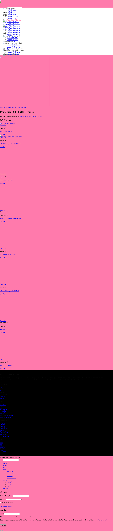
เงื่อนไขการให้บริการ (6, 417)
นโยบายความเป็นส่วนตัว (7, 415)
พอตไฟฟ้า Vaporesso (12, 16)
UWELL (2, 450)
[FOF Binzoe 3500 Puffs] (12, 172)
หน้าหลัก (2, 107)
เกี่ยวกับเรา (3, 405)
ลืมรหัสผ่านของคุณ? (6, 506)
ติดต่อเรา (2, 398)
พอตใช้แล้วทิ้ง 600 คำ (13, 22)
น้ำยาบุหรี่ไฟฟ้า (17, 43)
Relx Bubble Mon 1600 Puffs (7, 254)
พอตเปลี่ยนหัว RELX (12, 40)
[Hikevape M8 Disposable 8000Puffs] (12, 283)
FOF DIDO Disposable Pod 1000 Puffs (10, 143)
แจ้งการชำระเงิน (11, 478)
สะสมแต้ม (3, 411)
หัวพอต (11, 41)
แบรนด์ (5, 15)
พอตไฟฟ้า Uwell (11, 14)
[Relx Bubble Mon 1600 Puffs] (12, 247)
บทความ (2, 396)
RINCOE (2, 447)
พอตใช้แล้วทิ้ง (17, 20)
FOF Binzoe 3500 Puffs (6, 180)
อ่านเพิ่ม (2, 134)
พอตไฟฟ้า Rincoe (11, 10)
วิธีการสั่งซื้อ (3, 409)
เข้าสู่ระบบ (10, 502)
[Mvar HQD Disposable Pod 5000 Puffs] (12, 208)
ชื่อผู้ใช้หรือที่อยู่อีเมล (6, 496)
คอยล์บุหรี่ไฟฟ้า (18, 49)
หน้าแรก (5, 12)
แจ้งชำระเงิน (3, 407)
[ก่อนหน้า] (0, 530)
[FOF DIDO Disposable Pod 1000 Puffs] (11, 136)
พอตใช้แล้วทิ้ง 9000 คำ (13, 32)
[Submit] (4, 55)
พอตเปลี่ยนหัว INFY (12, 38)
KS (1, 444)
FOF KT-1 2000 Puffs (6, 365)
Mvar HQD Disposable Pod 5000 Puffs (10, 218)
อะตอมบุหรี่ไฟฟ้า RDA (13, 52)
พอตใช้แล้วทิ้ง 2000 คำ (13, 24)
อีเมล (2, 514)
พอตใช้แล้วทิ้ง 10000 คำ (13, 34)
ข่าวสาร (9, 484)
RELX (2, 446)
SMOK (2, 449)
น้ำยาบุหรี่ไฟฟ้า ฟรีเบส (13, 45)
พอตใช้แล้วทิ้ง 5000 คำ (13, 28)
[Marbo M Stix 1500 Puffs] (7, 123)
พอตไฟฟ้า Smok (11, 12)
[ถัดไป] (2, 530)
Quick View (3, 125)
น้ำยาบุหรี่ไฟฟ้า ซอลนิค (13, 47)
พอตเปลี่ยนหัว (17, 36)
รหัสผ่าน (3, 499)
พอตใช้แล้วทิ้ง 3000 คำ (13, 26)
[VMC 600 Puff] (12, 319)
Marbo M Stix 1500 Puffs (6, 131)
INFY (1, 443)
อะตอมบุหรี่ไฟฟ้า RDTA (13, 54)
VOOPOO (3, 452)
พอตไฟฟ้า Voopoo (12, 18)
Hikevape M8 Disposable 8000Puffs (9, 291)
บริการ (5, 33)
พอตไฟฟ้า (13, 8)
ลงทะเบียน (3, 525)
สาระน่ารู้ (9, 482)
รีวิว (8, 486)
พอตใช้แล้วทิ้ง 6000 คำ (13, 30)
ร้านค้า (2, 390)
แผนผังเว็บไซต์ (4, 413)
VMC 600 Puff (4, 329)
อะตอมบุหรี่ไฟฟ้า (19, 50)
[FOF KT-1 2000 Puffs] (12, 357)
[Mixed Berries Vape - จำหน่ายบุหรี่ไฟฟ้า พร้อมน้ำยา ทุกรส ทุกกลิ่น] (6, 1)
